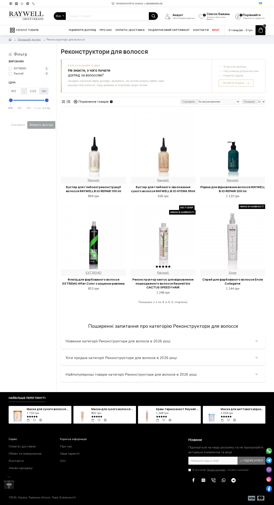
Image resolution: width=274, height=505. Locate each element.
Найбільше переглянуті (27, 398)
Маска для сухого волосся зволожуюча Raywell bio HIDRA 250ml (113, 409)
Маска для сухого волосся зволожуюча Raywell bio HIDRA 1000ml (48, 409)
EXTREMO (93, 273)
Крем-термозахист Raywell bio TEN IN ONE (177, 409)
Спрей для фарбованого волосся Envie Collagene (232, 281)
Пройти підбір (234, 83)
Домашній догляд (29, 40)
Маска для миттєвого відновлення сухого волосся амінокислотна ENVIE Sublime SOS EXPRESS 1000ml (242, 409)
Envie (232, 273)
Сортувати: (188, 101)
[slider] (10, 100)
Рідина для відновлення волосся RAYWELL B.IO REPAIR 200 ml (232, 189)
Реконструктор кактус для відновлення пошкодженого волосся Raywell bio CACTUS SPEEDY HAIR (163, 283)
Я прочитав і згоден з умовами (220, 470)
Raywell (93, 180)
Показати (249, 101)
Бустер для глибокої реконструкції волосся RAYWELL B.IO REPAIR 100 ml (93, 189)
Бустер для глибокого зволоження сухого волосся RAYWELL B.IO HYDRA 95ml (163, 189)
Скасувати (18, 125)
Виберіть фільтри (41, 125)
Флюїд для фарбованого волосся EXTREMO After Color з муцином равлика (93, 281)
